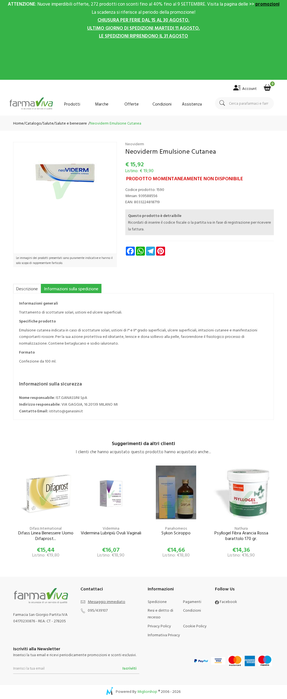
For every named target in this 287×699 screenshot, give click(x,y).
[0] (267, 85)
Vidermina (111, 528)
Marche (101, 104)
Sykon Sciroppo (176, 533)
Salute (48, 123)
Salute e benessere (71, 123)
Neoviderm (134, 144)
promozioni (267, 3)
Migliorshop (147, 691)
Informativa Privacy (164, 635)
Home (18, 123)
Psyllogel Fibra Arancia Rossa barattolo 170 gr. (241, 535)
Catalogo (33, 123)
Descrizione (27, 288)
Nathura (241, 528)
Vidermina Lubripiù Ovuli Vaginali (111, 533)
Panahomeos (176, 528)
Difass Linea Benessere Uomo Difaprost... (45, 535)
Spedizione (157, 601)
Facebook (228, 601)
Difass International (46, 528)
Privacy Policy (159, 626)
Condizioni (162, 104)
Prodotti (72, 104)
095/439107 (98, 610)
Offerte (131, 104)
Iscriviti (129, 668)
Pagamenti (192, 601)
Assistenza (192, 104)
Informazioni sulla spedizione (71, 288)
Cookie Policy (195, 626)
